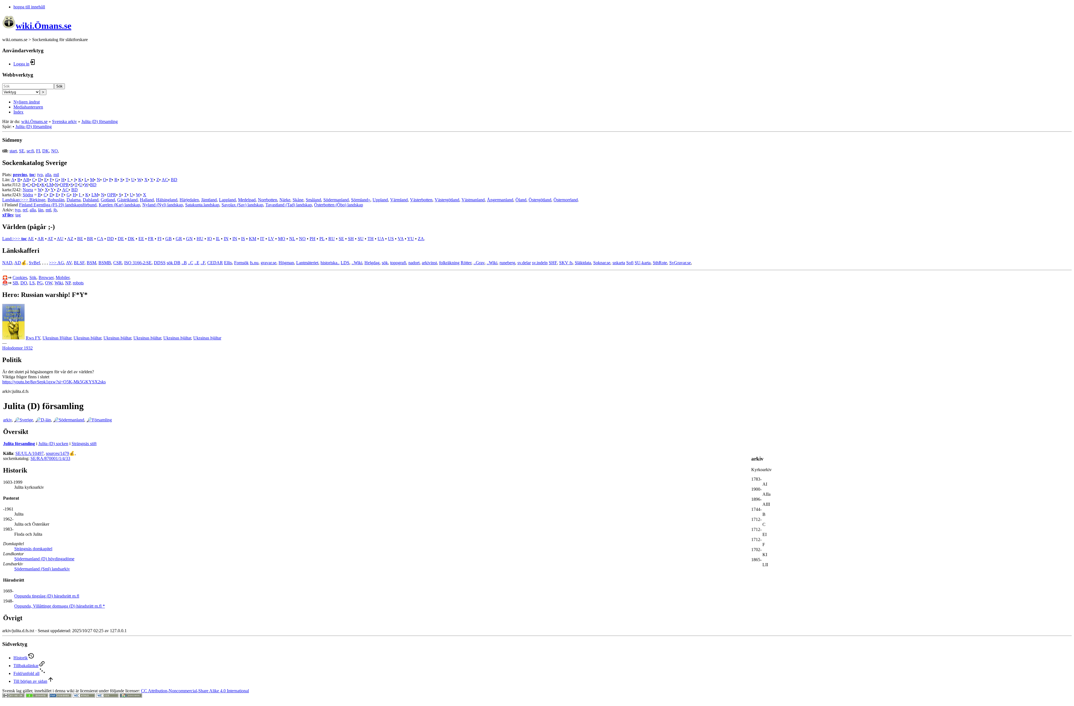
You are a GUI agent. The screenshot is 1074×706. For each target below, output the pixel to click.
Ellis (228, 262)
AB (26, 179)
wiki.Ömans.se (34, 121)
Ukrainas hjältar (87, 338)
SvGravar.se (680, 262)
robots (78, 282)
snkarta (619, 262)
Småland (313, 199)
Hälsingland (166, 199)
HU (200, 238)
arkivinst (429, 262)
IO (209, 238)
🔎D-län (43, 419)
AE (31, 238)
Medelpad (247, 199)
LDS (345, 262)
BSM (91, 262)
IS (243, 238)
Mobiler (62, 277)
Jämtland (209, 199)
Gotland (108, 199)
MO (281, 238)
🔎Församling (99, 419)
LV (271, 238)
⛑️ (5, 282)
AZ (70, 238)
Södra (28, 194)
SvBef (34, 262)
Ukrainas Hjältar (57, 338)
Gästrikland (127, 199)
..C (190, 262)
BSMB (104, 262)
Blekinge (37, 199)
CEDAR (215, 262)
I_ (69, 179)
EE (141, 238)
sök (385, 262)
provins (20, 174)
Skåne (298, 199)
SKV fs (566, 262)
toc (32, 174)
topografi (398, 262)
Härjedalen (189, 199)
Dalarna (74, 199)
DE (121, 238)
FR (151, 238)
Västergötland (447, 199)
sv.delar (524, 262)
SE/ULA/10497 (29, 453)
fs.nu (254, 262)
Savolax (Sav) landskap (242, 204)
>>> (53, 262)
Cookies (20, 277)
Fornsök (241, 262)
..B (184, 262)
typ (40, 174)
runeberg (507, 262)
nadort (414, 262)
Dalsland (90, 199)
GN (189, 238)
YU (410, 238)
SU (361, 238)
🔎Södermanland (68, 419)
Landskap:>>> (15, 199)
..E (196, 262)
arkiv (7, 419)
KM (252, 238)
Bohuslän (56, 199)
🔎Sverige (23, 419)
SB (15, 282)
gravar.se (268, 262)
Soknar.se (601, 262)
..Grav (479, 262)
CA (100, 238)
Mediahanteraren (28, 107)
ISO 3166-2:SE (138, 262)
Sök (59, 86)
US (391, 238)
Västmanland (473, 199)
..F (203, 262)
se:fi (30, 150)
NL (292, 238)
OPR (64, 184)
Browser (46, 277)
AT (50, 238)
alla (48, 174)
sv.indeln (540, 262)
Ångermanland (500, 199)
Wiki (59, 282)
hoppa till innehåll (29, 6)
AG (60, 262)
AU (60, 238)
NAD (7, 262)
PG (40, 282)
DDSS (160, 262)
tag (18, 214)
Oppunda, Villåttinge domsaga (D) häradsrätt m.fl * (59, 606)
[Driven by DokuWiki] (131, 696)
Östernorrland (566, 199)
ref (25, 209)
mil (56, 174)
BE (80, 238)
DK (45, 150)
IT (262, 238)
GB (168, 238)
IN (226, 238)
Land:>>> (11, 238)
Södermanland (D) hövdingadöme (44, 558)
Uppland (380, 199)
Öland (520, 199)
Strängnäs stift (84, 443)
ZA (421, 238)
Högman (286, 262)
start (13, 150)
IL (218, 238)
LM (49, 184)
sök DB (173, 262)
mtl (48, 209)
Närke (284, 199)
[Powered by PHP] (60, 696)
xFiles (7, 214)
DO (23, 282)
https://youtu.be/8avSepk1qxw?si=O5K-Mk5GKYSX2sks (54, 381)
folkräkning (449, 262)
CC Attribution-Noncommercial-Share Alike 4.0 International (195, 690)
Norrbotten (267, 199)
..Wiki (357, 262)
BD (174, 179)
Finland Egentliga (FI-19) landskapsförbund (57, 204)
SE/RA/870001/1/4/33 (50, 458)
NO (54, 150)
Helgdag (372, 262)
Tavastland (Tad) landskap (288, 204)
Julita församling (19, 443)
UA (381, 238)
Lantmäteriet (307, 262)
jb (55, 209)
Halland (147, 199)
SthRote (660, 262)
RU (331, 238)
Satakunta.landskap (202, 204)
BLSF (79, 262)
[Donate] (37, 696)
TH (371, 238)
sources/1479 (57, 453)
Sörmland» (360, 199)
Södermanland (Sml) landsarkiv (42, 568)
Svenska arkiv (64, 121)
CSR (117, 262)
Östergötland (540, 199)
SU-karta (643, 262)
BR (90, 238)
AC (165, 179)
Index (18, 112)
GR (179, 238)
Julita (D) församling (99, 121)
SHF (553, 262)
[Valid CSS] (107, 696)
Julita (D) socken (53, 443)
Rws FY (33, 338)
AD (17, 262)
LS (32, 282)
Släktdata (583, 262)
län (40, 209)
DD (110, 238)
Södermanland (336, 199)
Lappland (227, 199)
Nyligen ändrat (26, 102)
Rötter (466, 262)
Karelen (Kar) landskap (119, 204)
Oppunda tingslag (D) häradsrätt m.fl (46, 596)
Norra (28, 189)
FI (38, 150)
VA (401, 238)
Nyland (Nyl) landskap (162, 204)
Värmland (399, 199)
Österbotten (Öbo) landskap (338, 204)
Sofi (629, 262)
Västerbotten (421, 199)
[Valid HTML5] (84, 696)
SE (21, 150)
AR (40, 238)
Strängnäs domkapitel (33, 548)
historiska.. (330, 262)
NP (67, 282)
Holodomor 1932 (17, 348)
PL (321, 238)
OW (48, 282)
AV (69, 262)
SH (351, 238)
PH (312, 238)
